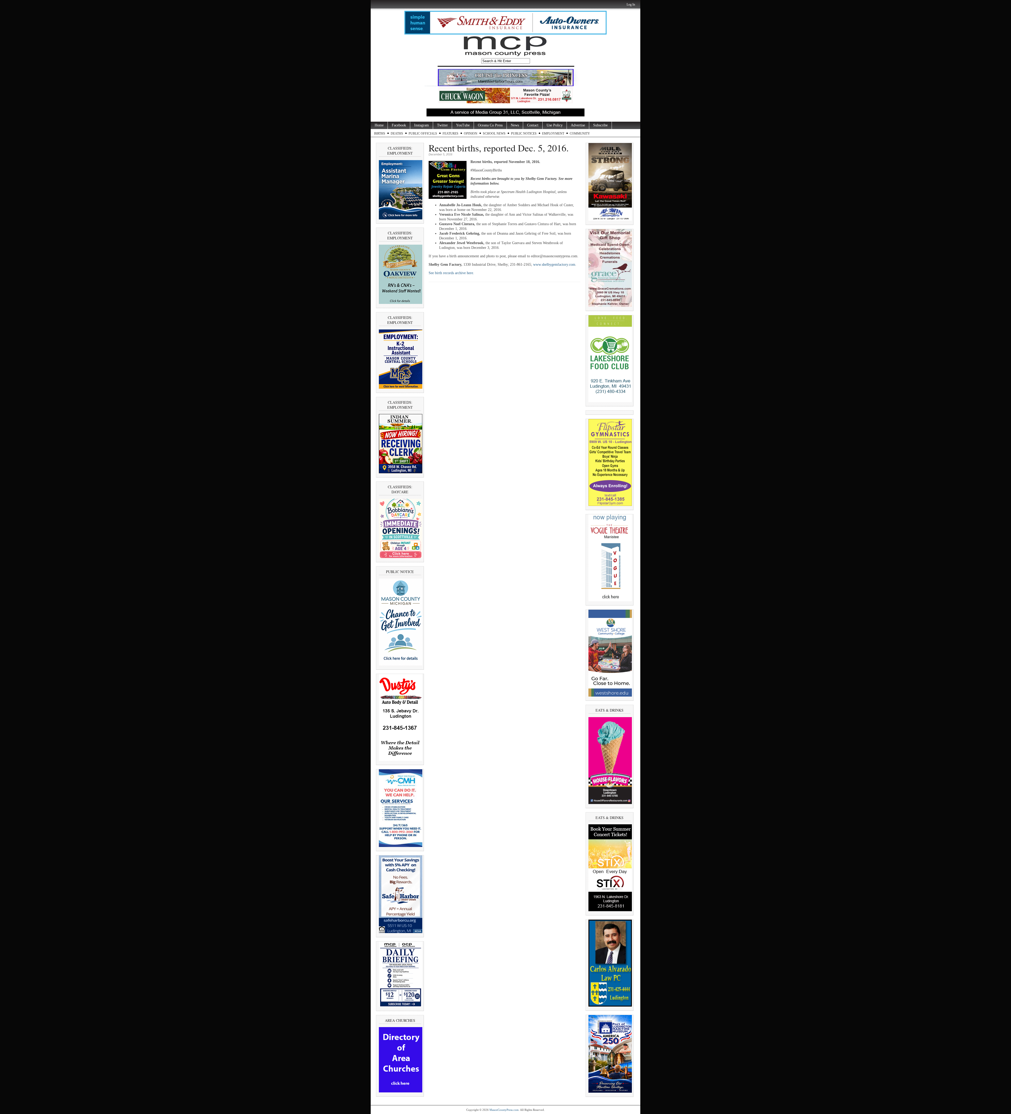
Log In (631, 4)
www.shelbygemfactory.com (554, 265)
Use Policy (555, 125)
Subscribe (600, 125)
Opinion (470, 133)
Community (580, 133)
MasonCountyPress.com (504, 1109)
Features (450, 133)
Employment (553, 133)
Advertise (578, 125)
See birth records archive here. (452, 273)
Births (379, 133)
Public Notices (524, 133)
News (515, 125)
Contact (532, 125)
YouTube (463, 125)
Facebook (399, 125)
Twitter (442, 125)
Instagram (421, 125)
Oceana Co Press (490, 125)
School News (494, 133)
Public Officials (423, 133)
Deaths (397, 133)
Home (379, 125)
